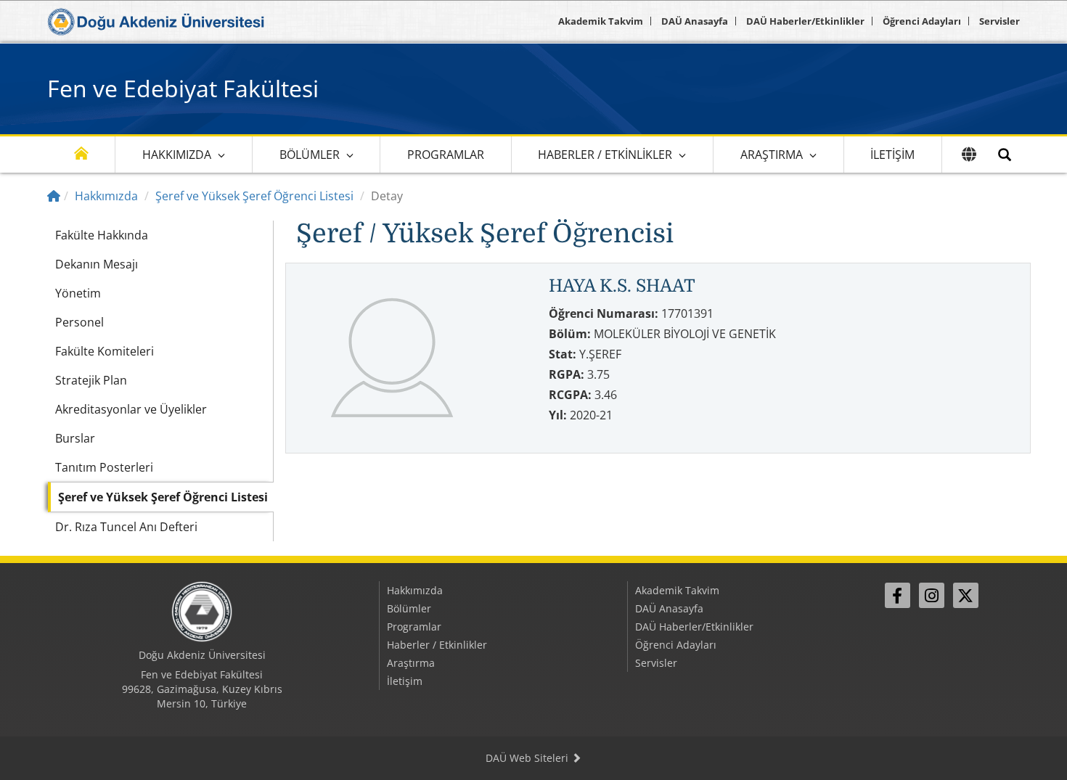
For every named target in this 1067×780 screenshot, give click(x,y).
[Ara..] (1004, 154)
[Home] (53, 196)
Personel (79, 322)
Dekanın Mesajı (96, 264)
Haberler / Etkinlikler (605, 155)
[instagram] (931, 595)
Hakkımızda (176, 155)
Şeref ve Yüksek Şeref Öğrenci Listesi (254, 196)
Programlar (445, 155)
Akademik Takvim (600, 21)
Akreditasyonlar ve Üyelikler (131, 409)
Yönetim (78, 293)
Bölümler (309, 155)
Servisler (999, 21)
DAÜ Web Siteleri (528, 758)
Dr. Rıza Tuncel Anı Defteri (126, 527)
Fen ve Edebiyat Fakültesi (183, 88)
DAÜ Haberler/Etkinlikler (805, 21)
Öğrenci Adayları (922, 21)
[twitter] (965, 595)
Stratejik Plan (91, 380)
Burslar (75, 438)
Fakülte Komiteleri (104, 351)
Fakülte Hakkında (101, 235)
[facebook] (897, 595)
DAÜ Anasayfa (694, 21)
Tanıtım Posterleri (104, 467)
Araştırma (771, 155)
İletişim (892, 155)
